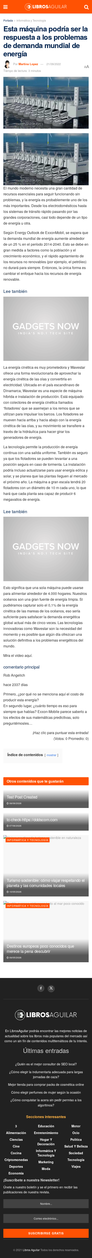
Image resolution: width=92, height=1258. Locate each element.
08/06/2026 (15, 803)
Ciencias (16, 1139)
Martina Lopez (28, 64)
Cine (16, 1146)
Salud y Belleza (76, 1146)
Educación (46, 1126)
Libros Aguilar (31, 1250)
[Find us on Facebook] (40, 988)
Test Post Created (22, 797)
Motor (75, 1126)
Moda (46, 1168)
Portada (8, 20)
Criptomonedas (16, 1159)
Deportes (16, 1166)
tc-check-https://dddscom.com (32, 819)
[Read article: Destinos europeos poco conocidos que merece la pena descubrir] (46, 931)
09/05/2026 (15, 957)
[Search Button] (86, 6)
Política (76, 1139)
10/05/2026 (15, 891)
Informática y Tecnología (31, 20)
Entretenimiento (46, 1132)
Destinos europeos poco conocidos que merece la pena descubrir (40, 948)
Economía (16, 1173)
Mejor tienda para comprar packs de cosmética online (46, 1084)
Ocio (75, 1132)
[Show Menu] (5, 6)
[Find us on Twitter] (51, 988)
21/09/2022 (53, 64)
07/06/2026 (15, 825)
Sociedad (76, 1153)
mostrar (51, 755)
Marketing (46, 1162)
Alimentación (16, 1132)
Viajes (76, 1166)
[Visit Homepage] (45, 6)
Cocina (16, 1153)
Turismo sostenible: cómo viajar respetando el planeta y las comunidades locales (46, 882)
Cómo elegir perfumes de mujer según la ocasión (46, 1092)
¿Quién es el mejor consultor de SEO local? (46, 1064)
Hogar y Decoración (46, 1141)
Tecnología (75, 1159)
